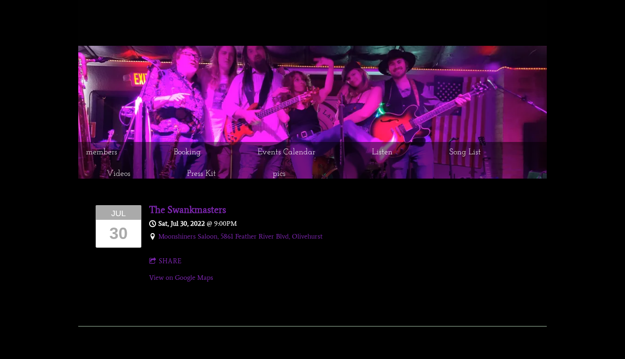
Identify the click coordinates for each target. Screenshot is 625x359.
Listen (382, 152)
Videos (118, 174)
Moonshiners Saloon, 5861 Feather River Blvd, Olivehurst (240, 236)
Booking (187, 152)
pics (279, 174)
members (101, 152)
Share (170, 261)
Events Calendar (286, 152)
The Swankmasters (187, 209)
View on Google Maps (181, 277)
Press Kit (201, 174)
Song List (465, 152)
